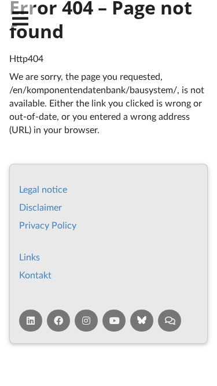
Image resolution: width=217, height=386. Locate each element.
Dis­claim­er (40, 206)
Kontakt (35, 274)
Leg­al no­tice (43, 188)
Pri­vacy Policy (47, 224)
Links (29, 256)
